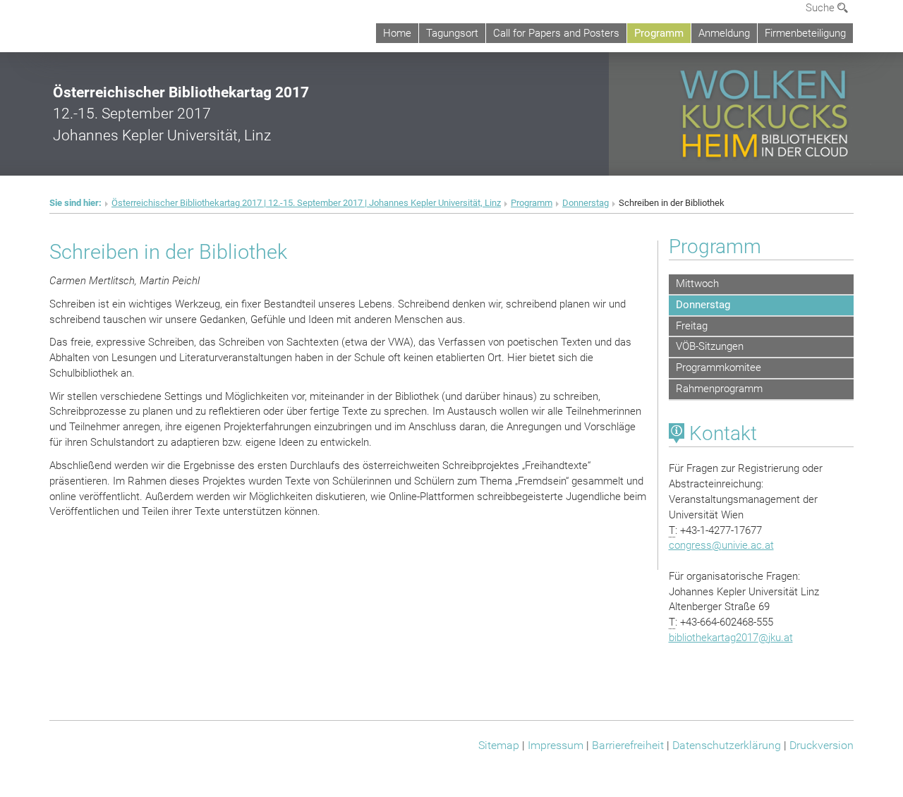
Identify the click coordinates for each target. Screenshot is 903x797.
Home (397, 33)
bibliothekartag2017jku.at (731, 637)
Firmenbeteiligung (805, 33)
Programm (659, 33)
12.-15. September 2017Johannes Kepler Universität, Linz (181, 113)
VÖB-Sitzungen (710, 346)
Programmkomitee (718, 367)
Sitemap (498, 745)
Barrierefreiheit (628, 745)
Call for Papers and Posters (556, 33)
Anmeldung (724, 33)
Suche (821, 7)
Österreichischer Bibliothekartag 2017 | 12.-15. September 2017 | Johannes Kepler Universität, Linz (306, 202)
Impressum (555, 745)
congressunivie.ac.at (721, 545)
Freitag (692, 326)
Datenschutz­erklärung (726, 745)
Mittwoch (697, 283)
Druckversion (821, 745)
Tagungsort (452, 33)
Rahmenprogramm (719, 388)
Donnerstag (585, 202)
